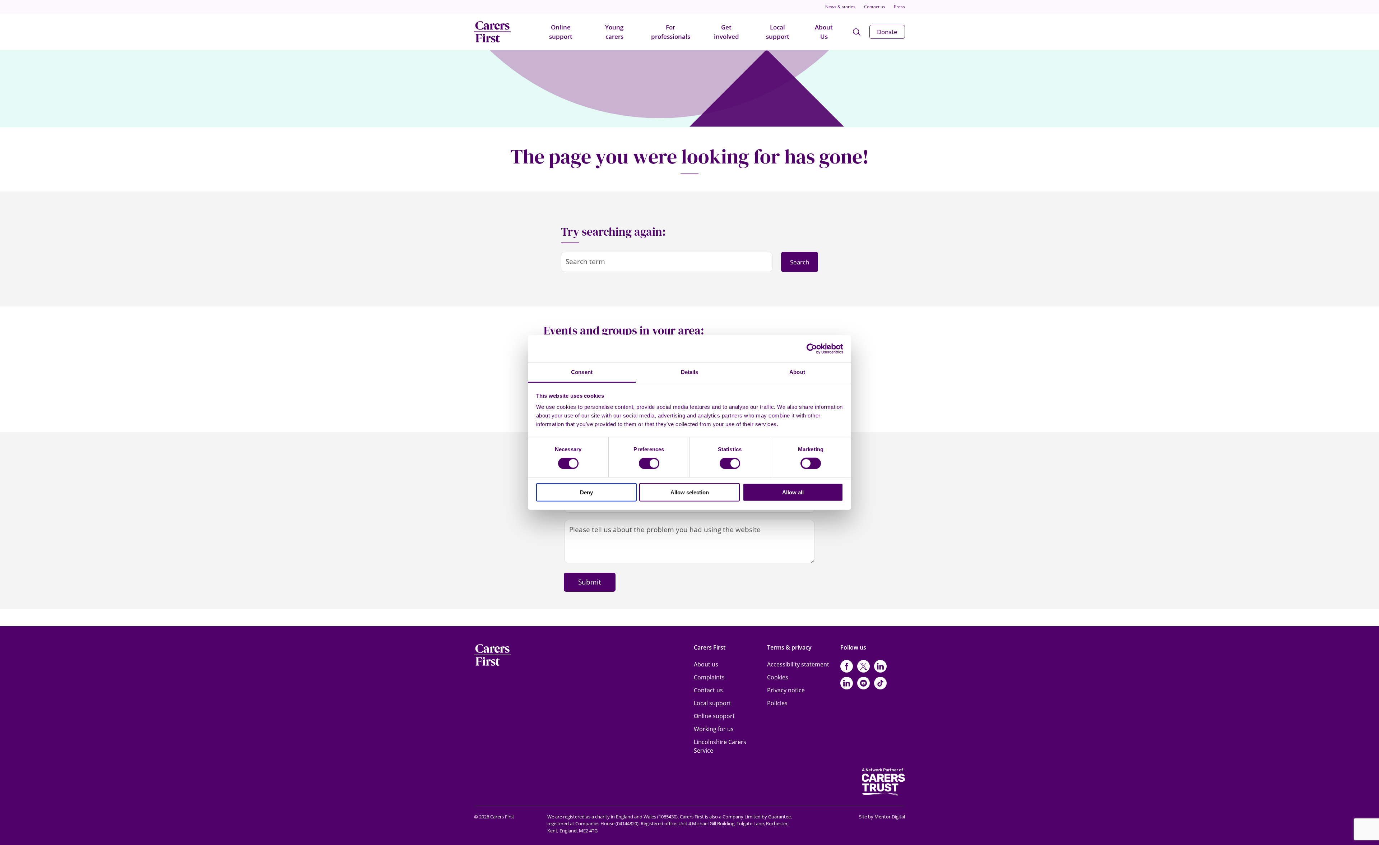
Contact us (874, 7)
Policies (777, 703)
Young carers (614, 32)
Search (799, 262)
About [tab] (797, 372)
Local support (777, 32)
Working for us (714, 729)
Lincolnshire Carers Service (720, 746)
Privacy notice (786, 690)
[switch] (649, 463)
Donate (887, 32)
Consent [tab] (582, 372)
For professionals (670, 32)
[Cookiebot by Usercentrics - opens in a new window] (811, 348)
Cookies (777, 677)
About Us (824, 32)
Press (899, 7)
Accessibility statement (798, 664)
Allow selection (689, 492)
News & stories (840, 7)
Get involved (726, 32)
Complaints (709, 677)
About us (706, 664)
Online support (560, 32)
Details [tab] (689, 372)
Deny (586, 492)
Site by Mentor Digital (882, 816)
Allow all (793, 492)
